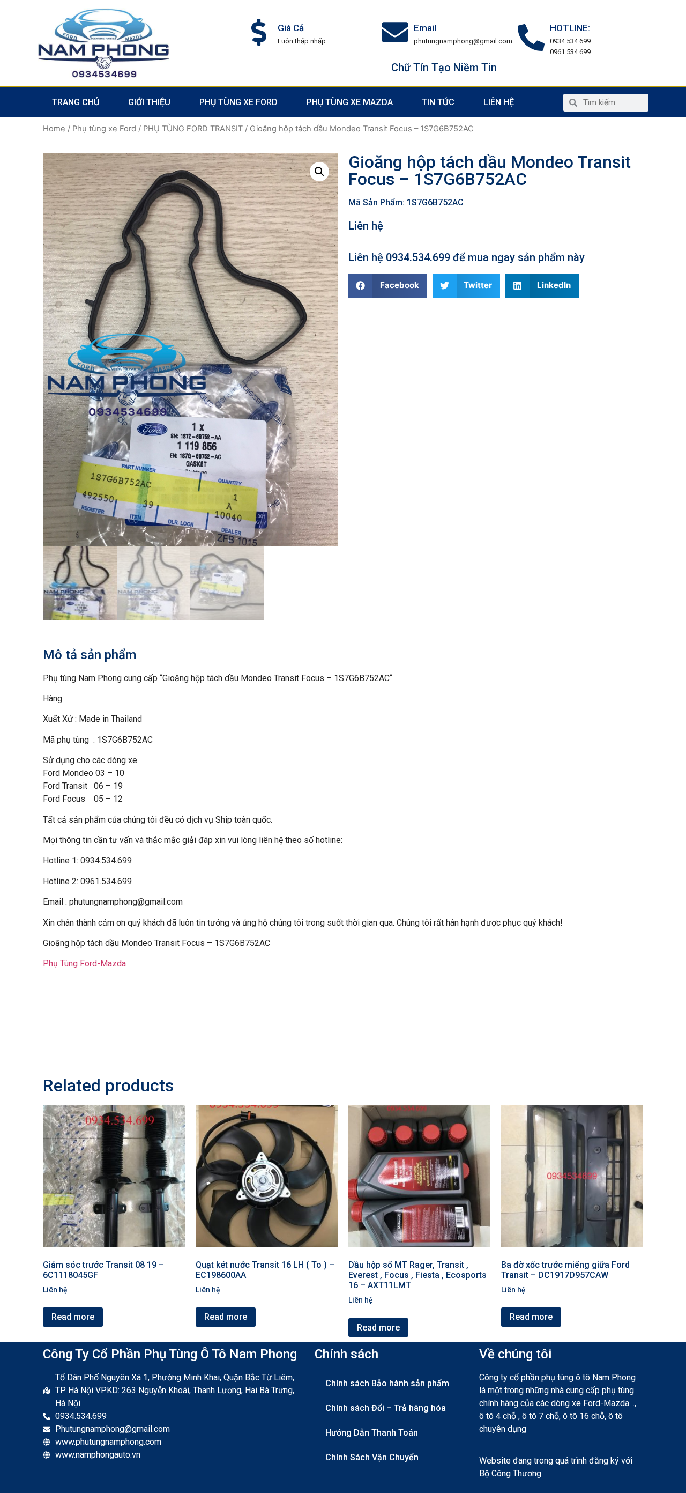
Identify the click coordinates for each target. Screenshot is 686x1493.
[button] (387, 286)
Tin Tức (438, 102)
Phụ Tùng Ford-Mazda (84, 963)
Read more (72, 1317)
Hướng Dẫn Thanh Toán (371, 1433)
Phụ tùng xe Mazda (350, 102)
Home (54, 129)
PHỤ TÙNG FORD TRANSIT (193, 129)
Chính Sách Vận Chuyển (372, 1457)
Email (425, 28)
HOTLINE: (570, 28)
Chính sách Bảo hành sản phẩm (387, 1383)
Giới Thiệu (149, 102)
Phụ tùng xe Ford (238, 102)
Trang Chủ (75, 102)
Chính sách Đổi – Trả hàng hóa (385, 1408)
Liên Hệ (498, 102)
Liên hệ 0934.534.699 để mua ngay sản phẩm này (466, 257)
